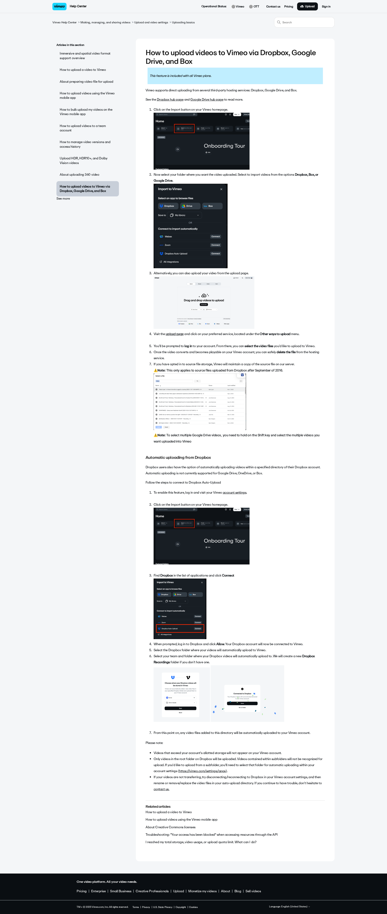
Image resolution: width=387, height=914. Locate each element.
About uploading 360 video (79, 174)
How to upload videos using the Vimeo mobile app (87, 95)
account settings (234, 492)
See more (63, 198)
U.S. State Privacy (162, 907)
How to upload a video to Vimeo (83, 69)
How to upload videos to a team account (83, 128)
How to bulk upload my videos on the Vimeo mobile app (86, 112)
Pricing (288, 7)
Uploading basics (183, 22)
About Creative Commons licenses (171, 827)
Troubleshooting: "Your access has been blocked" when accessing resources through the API (212, 834)
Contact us (273, 7)
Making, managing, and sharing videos (105, 22)
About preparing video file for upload (86, 81)
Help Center (78, 6)
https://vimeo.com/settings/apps (202, 771)
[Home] (59, 6)
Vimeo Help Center (64, 22)
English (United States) (294, 906)
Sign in (326, 7)
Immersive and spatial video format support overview (85, 56)
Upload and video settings (151, 22)
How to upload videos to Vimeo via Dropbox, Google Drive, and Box (85, 189)
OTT (256, 7)
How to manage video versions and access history (85, 144)
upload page (175, 334)
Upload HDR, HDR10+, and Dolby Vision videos (83, 160)
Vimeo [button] (239, 7)
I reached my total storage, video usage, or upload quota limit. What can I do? (201, 842)
